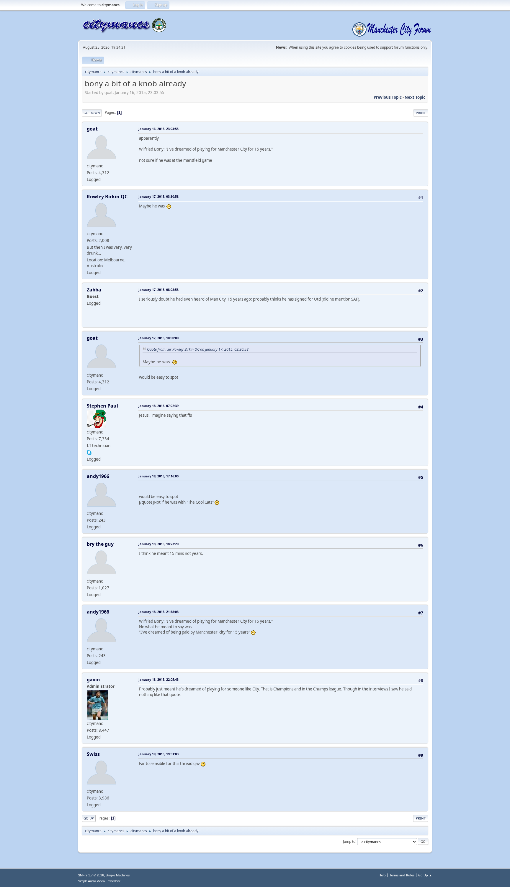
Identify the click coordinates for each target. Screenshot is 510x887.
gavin (93, 679)
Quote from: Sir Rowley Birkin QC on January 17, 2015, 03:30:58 (198, 349)
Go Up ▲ (425, 875)
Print (421, 113)
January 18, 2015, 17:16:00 (158, 476)
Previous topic (388, 97)
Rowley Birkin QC (107, 196)
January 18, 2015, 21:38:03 (158, 611)
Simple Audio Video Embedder (99, 881)
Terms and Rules (402, 875)
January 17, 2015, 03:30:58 (158, 196)
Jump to (349, 841)
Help (382, 875)
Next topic (415, 97)
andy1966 (98, 476)
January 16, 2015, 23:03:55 (158, 128)
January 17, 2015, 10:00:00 (158, 338)
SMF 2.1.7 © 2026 (91, 875)
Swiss (93, 754)
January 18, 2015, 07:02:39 (158, 405)
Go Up (89, 818)
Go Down (92, 113)
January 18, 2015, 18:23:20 (158, 544)
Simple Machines (118, 875)
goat (92, 129)
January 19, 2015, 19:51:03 (158, 754)
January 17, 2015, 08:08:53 (158, 289)
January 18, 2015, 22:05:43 (158, 679)
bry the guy (100, 544)
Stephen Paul (102, 406)
